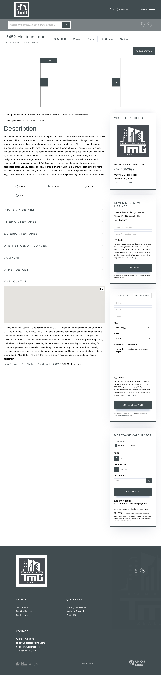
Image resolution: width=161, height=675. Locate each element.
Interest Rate (121, 476)
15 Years (133, 445)
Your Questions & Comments (126, 344)
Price (116, 453)
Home (6, 364)
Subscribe (132, 268)
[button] (66, 25)
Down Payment (121, 464)
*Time (116, 334)
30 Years (121, 445)
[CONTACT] (144, 51)
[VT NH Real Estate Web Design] (137, 663)
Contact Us (118, 182)
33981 (56, 364)
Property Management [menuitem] (77, 607)
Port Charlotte (44, 364)
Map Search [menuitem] (22, 607)
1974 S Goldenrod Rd (29, 649)
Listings (15, 364)
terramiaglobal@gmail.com (32, 643)
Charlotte (31, 364)
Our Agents (128, 182)
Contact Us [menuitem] (71, 615)
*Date (116, 323)
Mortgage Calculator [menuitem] (76, 611)
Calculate (132, 492)
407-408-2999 (124, 169)
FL (23, 364)
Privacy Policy (131, 258)
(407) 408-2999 (120, 9)
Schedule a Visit (142, 295)
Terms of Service (124, 415)
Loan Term (119, 442)
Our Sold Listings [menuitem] (24, 611)
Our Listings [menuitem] (22, 615)
